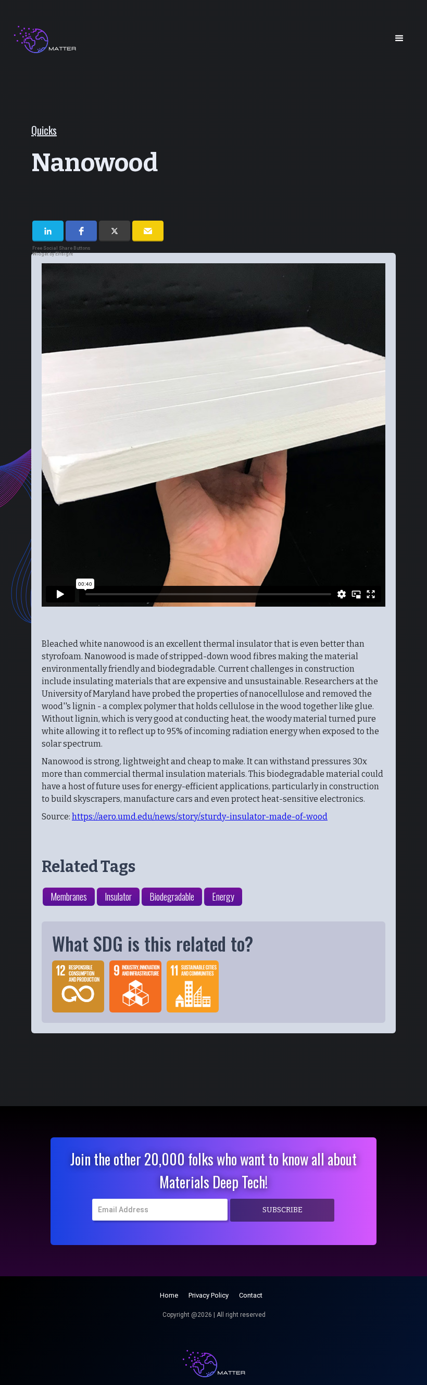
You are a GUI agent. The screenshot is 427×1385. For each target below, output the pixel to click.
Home (169, 1295)
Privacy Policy (209, 1295)
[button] (399, 38)
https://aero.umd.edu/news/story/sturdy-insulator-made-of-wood (200, 817)
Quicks (44, 130)
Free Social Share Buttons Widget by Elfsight (61, 251)
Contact (250, 1295)
